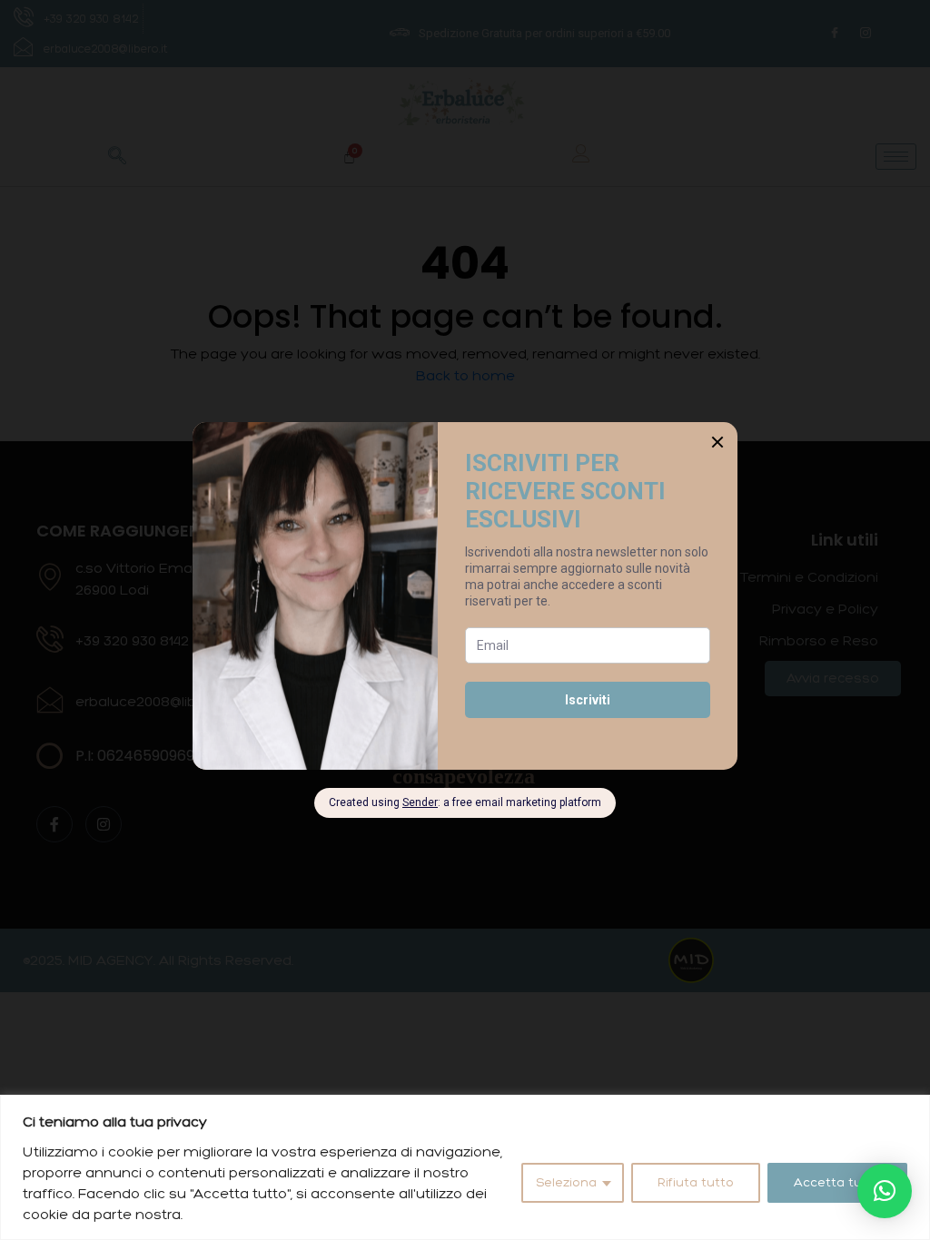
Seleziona (566, 1182)
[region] (465, 1167)
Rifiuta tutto (696, 1182)
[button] (884, 1191)
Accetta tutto (837, 1182)
